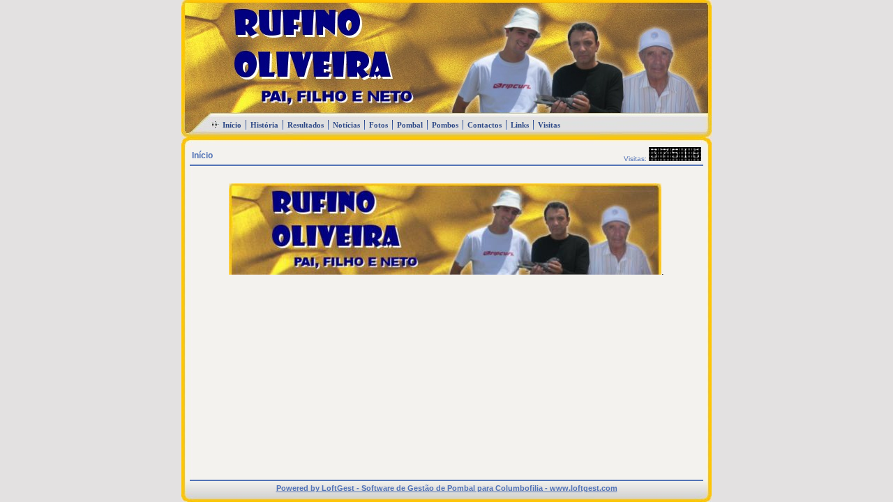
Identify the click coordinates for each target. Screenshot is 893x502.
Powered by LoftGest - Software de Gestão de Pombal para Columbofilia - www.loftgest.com (446, 488)
